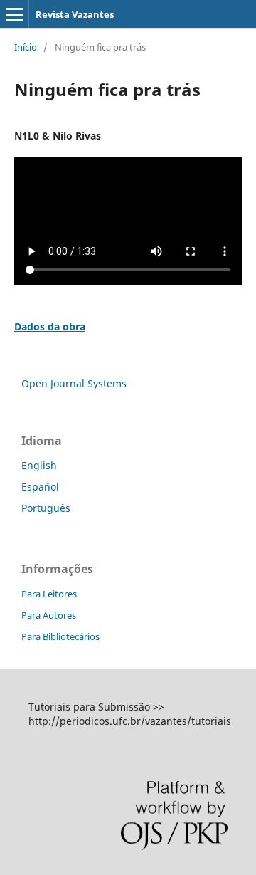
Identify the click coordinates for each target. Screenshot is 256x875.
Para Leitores (49, 593)
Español (40, 486)
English (39, 465)
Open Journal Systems (74, 383)
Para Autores (48, 615)
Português (45, 508)
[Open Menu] (14, 14)
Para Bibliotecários (60, 636)
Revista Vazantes (75, 14)
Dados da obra (49, 326)
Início (25, 47)
